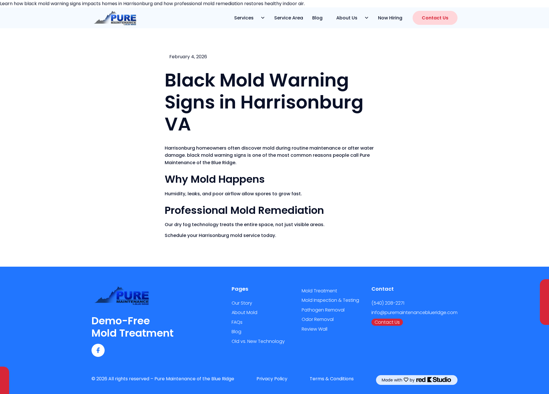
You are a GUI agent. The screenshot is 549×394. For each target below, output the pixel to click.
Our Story (242, 303)
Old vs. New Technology (258, 341)
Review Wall (314, 329)
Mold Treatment (319, 291)
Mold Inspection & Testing (330, 300)
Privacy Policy (271, 378)
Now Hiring (390, 18)
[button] (247, 18)
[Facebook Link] (98, 350)
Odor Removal (318, 319)
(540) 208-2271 (387, 303)
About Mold (244, 312)
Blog (317, 18)
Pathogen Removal (323, 310)
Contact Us (435, 18)
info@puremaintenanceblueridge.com (414, 312)
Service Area (288, 18)
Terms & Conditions (332, 378)
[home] (114, 18)
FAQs (237, 322)
